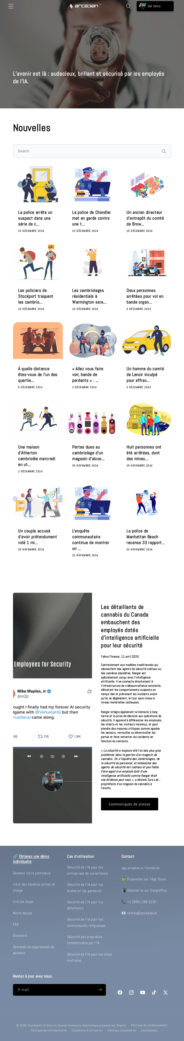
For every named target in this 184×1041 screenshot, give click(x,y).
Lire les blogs (23, 901)
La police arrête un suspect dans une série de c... (35, 218)
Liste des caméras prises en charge (34, 887)
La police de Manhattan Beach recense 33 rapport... (146, 536)
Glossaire (20, 935)
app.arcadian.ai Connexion (140, 868)
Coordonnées (149, 1030)
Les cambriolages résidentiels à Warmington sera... (89, 296)
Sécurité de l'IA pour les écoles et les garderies (85, 887)
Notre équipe (22, 913)
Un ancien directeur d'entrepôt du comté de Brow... (145, 218)
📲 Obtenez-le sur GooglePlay (144, 890)
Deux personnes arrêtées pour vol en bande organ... (145, 296)
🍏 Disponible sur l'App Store (143, 879)
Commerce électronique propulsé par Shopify (97, 1025)
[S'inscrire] (100, 990)
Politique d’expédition (122, 1030)
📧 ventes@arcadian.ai (139, 913)
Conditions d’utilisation (87, 1030)
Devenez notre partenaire (32, 873)
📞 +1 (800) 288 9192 (138, 901)
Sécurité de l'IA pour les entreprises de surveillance (87, 870)
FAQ (16, 924)
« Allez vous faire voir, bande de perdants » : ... (87, 374)
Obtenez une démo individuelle (31, 859)
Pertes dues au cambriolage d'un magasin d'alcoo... (88, 452)
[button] (11, 6)
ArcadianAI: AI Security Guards (47, 1025)
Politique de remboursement (149, 1025)
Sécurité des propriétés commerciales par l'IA (85, 939)
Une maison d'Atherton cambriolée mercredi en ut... (36, 455)
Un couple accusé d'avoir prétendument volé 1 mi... (37, 536)
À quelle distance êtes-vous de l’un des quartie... (37, 374)
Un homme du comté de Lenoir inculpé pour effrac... (145, 374)
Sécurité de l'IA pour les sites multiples (89, 957)
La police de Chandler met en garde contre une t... (91, 218)
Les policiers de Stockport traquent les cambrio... (35, 296)
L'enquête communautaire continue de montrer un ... (91, 539)
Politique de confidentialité (49, 1030)
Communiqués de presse (130, 804)
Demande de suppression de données (33, 950)
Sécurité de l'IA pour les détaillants (85, 905)
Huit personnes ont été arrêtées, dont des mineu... (144, 452)
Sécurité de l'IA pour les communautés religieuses (86, 922)
